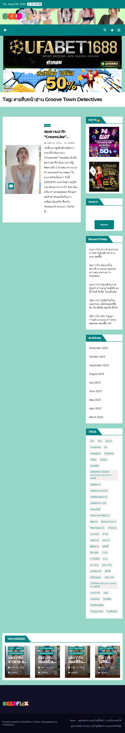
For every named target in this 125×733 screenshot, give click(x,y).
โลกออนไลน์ (96, 611)
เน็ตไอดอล (95, 577)
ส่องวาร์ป (106, 565)
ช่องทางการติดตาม (99, 515)
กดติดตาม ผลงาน (99, 490)
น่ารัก (105, 534)
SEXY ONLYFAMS (46, 648)
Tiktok (93, 459)
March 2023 (96, 417)
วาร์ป (104, 552)
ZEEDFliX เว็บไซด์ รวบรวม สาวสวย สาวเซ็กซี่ (101, 475)
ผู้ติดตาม (94, 546)
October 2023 (97, 356)
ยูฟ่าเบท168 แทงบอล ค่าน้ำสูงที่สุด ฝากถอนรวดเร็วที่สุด (96, 726)
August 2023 (96, 374)
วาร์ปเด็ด (94, 558)
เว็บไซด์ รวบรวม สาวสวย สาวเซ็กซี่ (103, 585)
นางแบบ (94, 534)
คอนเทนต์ (95, 509)
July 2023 (95, 382)
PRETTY (19, 648)
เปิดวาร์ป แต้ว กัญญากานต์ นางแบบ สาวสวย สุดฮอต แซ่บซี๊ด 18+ (102, 320)
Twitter (103, 459)
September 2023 (99, 365)
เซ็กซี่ (107, 571)
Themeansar (8, 725)
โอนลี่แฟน (112, 611)
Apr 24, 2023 (54, 143)
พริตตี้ (105, 546)
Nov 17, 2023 (107, 668)
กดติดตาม (95, 484)
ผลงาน (106, 540)
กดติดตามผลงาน (98, 497)
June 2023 (95, 391)
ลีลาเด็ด (94, 552)
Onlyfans (109, 453)
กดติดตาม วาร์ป (98, 503)
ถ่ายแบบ (112, 528)
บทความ (94, 540)
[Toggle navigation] (119, 30)
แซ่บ (106, 592)
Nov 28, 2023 (17, 668)
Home (73, 720)
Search (93, 201)
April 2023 (95, 408)
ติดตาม (93, 521)
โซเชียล (107, 599)
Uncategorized (16, 653)
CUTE (47, 125)
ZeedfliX (94, 465)
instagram (95, 453)
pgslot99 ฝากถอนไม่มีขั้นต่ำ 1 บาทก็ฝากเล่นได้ (99, 720)
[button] (105, 30)
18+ (92, 441)
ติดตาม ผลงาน (108, 521)
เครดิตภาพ (95, 571)
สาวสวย (94, 565)
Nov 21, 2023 (77, 668)
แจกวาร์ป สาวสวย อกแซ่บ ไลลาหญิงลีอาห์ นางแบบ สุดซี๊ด (103, 253)
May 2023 (95, 400)
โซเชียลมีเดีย (97, 605)
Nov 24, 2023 (47, 668)
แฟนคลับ (94, 599)
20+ (100, 441)
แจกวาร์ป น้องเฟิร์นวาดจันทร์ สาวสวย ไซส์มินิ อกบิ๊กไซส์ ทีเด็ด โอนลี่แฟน (104, 288)
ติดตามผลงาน (97, 528)
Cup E (109, 441)
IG (105, 447)
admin (71, 143)
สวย (105, 558)
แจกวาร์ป (95, 592)
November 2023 (98, 348)
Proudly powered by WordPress (17, 722)
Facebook (95, 447)
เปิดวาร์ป (109, 577)
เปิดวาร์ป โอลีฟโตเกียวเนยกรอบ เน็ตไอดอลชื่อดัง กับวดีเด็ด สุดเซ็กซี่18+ (103, 304)
